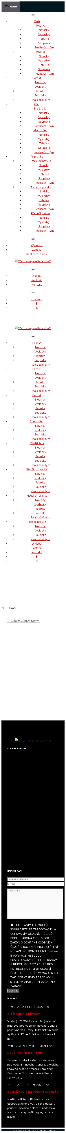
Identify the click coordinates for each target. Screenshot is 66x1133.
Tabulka (44, 38)
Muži (37, 21)
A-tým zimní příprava (24, 1013)
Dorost (36, 77)
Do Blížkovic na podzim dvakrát (32, 1091)
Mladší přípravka (40, 187)
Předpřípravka (40, 213)
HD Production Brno (46, 1130)
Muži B (40, 51)
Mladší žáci (40, 130)
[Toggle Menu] (33, 14)
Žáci (36, 104)
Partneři (36, 280)
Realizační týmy (36, 254)
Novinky (44, 29)
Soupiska (44, 43)
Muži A (40, 25)
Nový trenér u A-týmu (24, 1052)
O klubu (37, 275)
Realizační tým (44, 47)
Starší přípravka (40, 160)
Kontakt (37, 284)
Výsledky (44, 34)
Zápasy (36, 249)
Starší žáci (40, 108)
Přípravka (36, 156)
